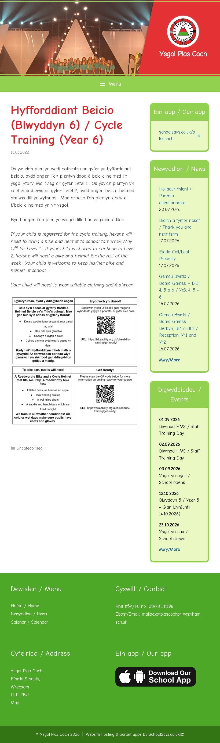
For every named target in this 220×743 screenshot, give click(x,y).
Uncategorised (29, 448)
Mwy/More (169, 359)
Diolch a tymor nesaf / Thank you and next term (179, 227)
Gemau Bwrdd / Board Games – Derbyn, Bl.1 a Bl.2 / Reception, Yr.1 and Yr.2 (178, 328)
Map (15, 702)
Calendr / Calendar (29, 622)
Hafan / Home (25, 605)
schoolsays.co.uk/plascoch (177, 136)
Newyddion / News (29, 613)
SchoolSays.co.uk (164, 734)
